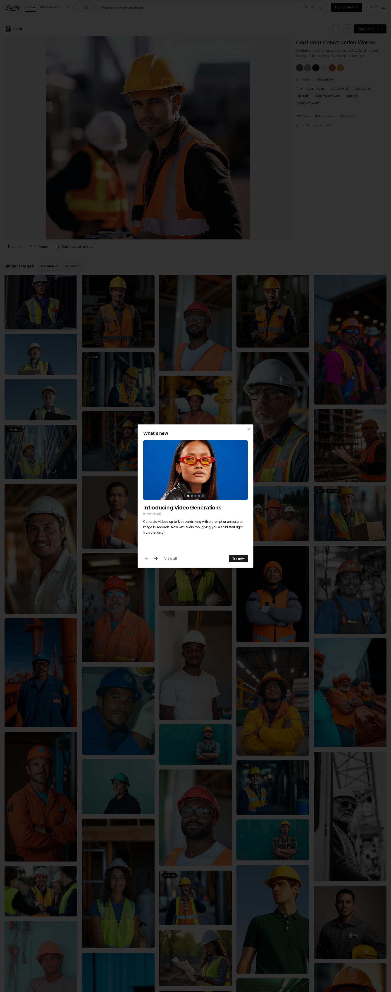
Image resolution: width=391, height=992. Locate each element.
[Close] (248, 429)
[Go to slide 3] (195, 496)
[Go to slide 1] (188, 496)
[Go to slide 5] (203, 496)
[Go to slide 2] (192, 496)
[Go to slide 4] (199, 496)
